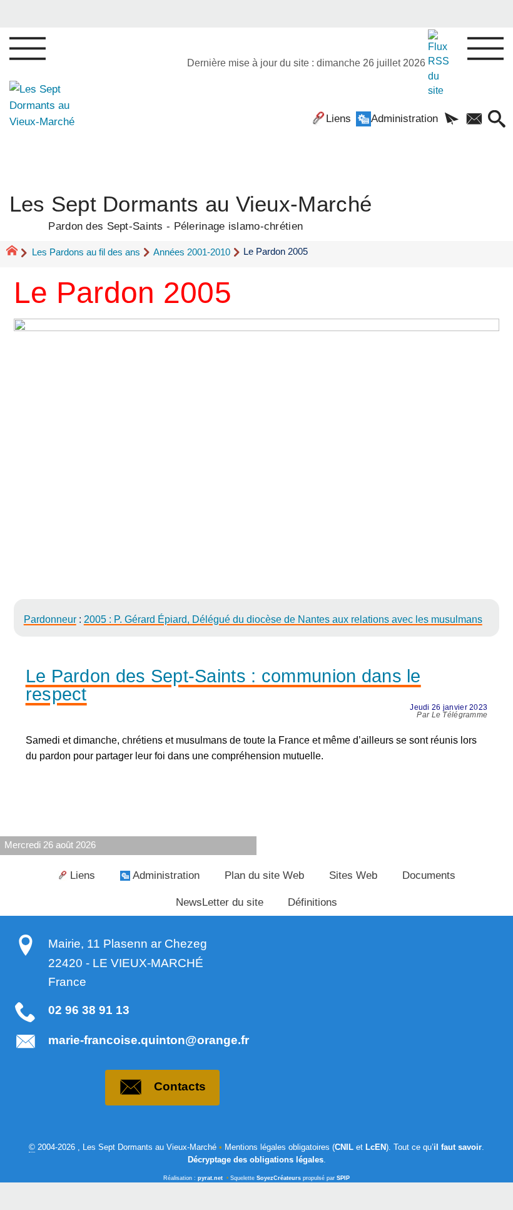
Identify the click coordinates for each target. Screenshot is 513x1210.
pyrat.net (210, 1178)
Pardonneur (50, 619)
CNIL (344, 1147)
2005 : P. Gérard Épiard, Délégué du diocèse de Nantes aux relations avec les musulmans (283, 619)
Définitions (312, 902)
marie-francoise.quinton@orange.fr (148, 1040)
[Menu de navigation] (27, 49)
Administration (404, 118)
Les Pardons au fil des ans (86, 252)
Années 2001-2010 (191, 252)
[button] (451, 120)
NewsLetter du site (219, 902)
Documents (428, 875)
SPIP (343, 1178)
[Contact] (474, 120)
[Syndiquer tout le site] (440, 63)
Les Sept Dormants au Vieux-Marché (190, 211)
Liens (338, 118)
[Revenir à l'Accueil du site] (17, 252)
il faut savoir (458, 1147)
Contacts (180, 1086)
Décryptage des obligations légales (255, 1159)
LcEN (375, 1147)
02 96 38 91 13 (89, 1010)
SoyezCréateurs (278, 1178)
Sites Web (353, 875)
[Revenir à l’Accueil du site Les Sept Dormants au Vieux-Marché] (46, 121)
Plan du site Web (264, 875)
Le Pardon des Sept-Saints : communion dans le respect (223, 685)
